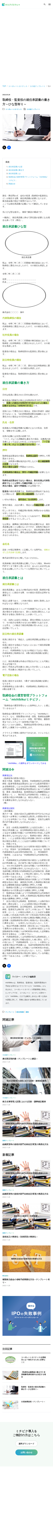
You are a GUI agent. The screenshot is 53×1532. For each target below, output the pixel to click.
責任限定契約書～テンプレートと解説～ (20, 1058)
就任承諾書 (20, 1012)
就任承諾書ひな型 (15, 166)
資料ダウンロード (26, 1443)
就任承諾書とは (15, 173)
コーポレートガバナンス (17, 86)
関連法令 (12, 183)
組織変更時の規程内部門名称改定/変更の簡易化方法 (25, 1144)
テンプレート (9, 1012)
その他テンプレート (37, 86)
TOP (4, 86)
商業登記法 (7, 775)
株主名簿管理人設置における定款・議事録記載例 (24, 1101)
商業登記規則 (8, 808)
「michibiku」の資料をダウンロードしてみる (26, 763)
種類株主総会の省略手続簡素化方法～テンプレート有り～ (26, 1281)
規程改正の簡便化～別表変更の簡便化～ (20, 1236)
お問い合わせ (26, 1452)
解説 (27, 1012)
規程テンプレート (8, 1140)
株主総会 (5, 1275)
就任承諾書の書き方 (16, 170)
